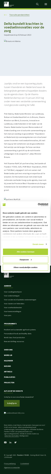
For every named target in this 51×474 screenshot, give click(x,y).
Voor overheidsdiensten (13, 307)
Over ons (8, 349)
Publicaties (9, 377)
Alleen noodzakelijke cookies (25, 267)
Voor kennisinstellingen (12, 311)
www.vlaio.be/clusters (12, 436)
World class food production (14, 337)
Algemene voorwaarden (12, 468)
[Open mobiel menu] (45, 4)
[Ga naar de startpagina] (9, 4)
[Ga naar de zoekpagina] (37, 4)
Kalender (8, 360)
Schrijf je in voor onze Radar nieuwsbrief (19, 397)
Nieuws (7, 366)
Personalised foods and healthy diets (17, 334)
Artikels (8, 371)
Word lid (8, 355)
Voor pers (7, 315)
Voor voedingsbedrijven (13, 292)
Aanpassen (24, 259)
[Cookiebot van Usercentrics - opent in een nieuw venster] (38, 204)
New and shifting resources (14, 341)
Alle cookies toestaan (25, 252)
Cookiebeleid (24, 464)
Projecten (9, 382)
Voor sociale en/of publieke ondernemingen (20, 300)
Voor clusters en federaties (14, 304)
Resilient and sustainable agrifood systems (20, 330)
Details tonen (38, 244)
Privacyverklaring (9, 464)
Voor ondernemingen (11, 296)
